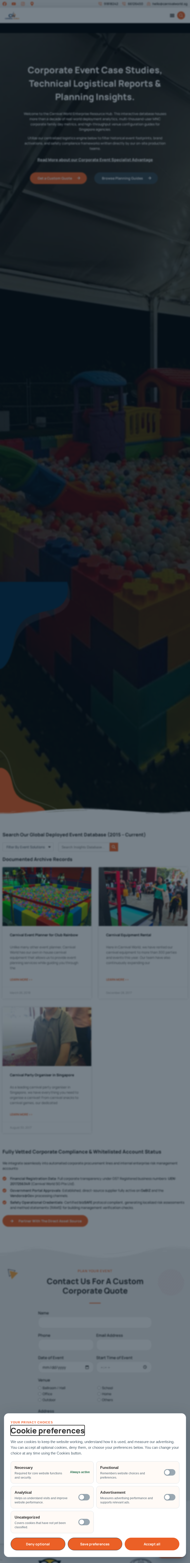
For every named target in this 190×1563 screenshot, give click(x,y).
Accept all (152, 1544)
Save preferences (95, 1544)
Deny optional (38, 1544)
